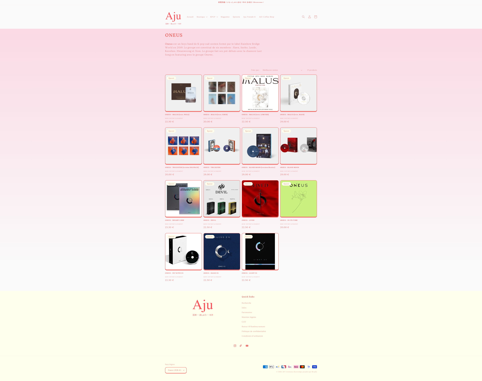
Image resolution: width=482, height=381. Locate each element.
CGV (244, 322)
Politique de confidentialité (254, 331)
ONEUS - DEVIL (209, 220)
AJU (284, 372)
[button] (201, 17)
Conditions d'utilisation (252, 336)
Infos (244, 308)
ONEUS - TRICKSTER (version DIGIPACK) (182, 167)
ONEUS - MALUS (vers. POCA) (177, 115)
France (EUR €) (174, 370)
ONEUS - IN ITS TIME (289, 220)
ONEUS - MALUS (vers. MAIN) (292, 115)
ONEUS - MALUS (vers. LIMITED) (255, 115)
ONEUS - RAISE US (211, 273)
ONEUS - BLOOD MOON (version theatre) (258, 167)
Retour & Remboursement (253, 327)
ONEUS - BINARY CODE (174, 220)
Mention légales (249, 317)
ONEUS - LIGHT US (249, 273)
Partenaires (247, 312)
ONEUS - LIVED (248, 220)
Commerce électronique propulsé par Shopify (301, 372)
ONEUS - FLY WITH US (174, 273)
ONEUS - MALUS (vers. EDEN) (215, 115)
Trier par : (255, 70)
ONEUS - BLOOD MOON (289, 167)
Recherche (246, 303)
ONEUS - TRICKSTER (212, 167)
